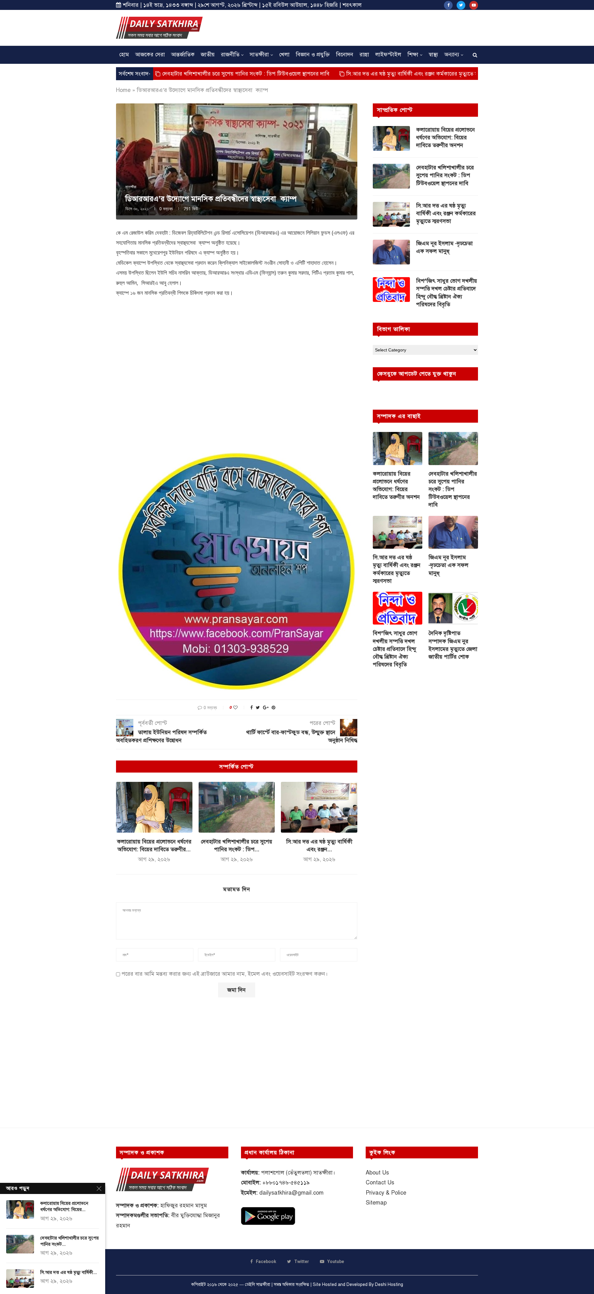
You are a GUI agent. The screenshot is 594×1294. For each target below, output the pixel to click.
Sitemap (376, 1202)
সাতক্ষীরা (259, 54)
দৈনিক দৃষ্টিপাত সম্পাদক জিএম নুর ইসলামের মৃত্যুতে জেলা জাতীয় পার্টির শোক (452, 645)
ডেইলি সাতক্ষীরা (257, 1284)
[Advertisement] (365, 27)
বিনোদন (344, 54)
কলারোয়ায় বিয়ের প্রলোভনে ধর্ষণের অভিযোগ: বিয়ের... (64, 1206)
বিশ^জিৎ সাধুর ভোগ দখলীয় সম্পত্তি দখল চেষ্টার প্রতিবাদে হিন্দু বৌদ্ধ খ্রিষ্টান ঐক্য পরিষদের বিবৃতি (446, 292)
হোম (124, 54)
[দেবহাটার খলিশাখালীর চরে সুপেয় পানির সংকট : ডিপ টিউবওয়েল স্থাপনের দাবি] (237, 807)
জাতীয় (208, 54)
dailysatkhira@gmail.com (291, 1192)
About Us (377, 1172)
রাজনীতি (230, 54)
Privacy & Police (386, 1192)
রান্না (364, 54)
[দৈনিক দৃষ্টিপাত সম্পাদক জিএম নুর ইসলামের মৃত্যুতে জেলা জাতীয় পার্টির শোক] (453, 608)
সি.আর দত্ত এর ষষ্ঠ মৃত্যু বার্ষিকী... (68, 1272)
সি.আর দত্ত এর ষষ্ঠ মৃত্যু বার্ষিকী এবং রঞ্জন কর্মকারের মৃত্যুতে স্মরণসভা (366, 73)
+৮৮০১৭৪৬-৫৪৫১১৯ (286, 1182)
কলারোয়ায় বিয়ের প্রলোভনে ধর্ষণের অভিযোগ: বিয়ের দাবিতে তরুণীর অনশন (445, 137)
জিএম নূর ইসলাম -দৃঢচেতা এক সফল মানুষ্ (444, 247)
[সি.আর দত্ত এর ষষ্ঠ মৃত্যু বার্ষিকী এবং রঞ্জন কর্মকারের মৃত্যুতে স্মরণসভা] (319, 807)
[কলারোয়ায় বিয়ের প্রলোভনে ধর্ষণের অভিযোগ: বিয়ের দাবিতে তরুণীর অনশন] (154, 807)
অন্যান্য (451, 54)
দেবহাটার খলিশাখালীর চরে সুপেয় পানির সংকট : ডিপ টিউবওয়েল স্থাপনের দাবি (192, 73)
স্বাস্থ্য (433, 54)
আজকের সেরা (150, 54)
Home (123, 90)
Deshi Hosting (389, 1284)
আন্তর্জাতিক (183, 54)
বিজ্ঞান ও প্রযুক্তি (313, 54)
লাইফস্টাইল (388, 54)
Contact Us (380, 1182)
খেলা (284, 54)
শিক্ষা (412, 54)
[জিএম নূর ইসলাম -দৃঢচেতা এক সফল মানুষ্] (391, 252)
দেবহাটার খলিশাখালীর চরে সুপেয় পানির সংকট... (69, 1241)
